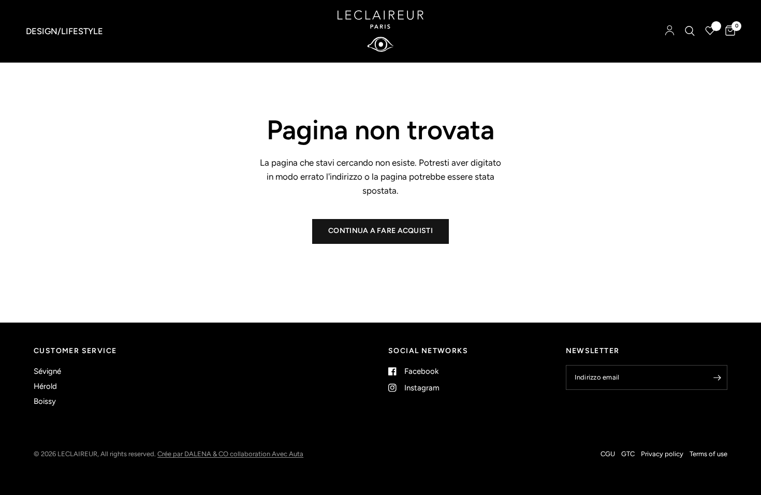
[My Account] (670, 31)
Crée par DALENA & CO (193, 454)
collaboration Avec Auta (266, 454)
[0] (727, 31)
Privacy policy (662, 454)
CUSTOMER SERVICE (75, 351)
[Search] (690, 31)
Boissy (45, 401)
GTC (628, 454)
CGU (608, 454)
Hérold (45, 386)
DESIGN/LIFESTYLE (64, 31)
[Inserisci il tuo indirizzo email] (717, 377)
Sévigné (47, 371)
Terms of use (708, 454)
